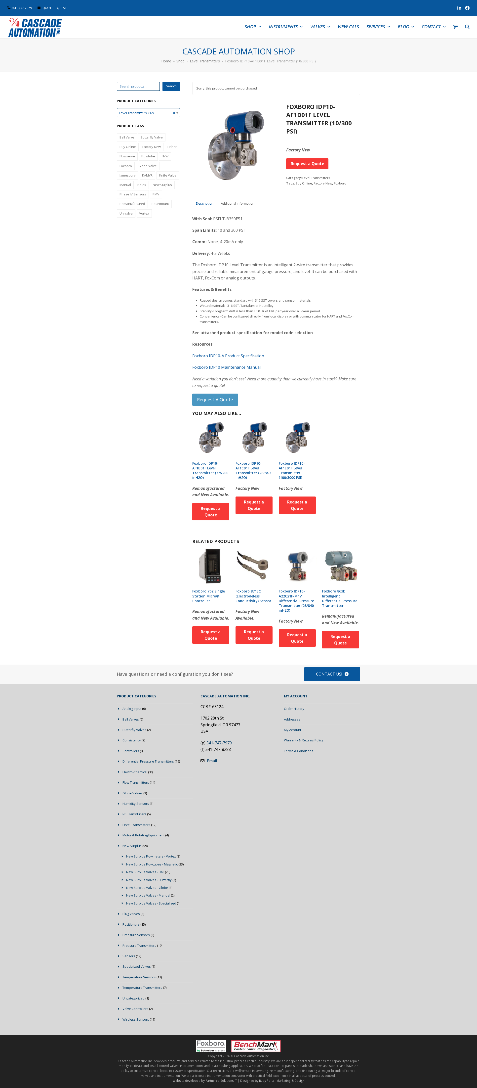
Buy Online (304, 183)
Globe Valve (147, 166)
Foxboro (340, 183)
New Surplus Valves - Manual (148, 895)
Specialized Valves (136, 966)
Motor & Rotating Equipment (143, 835)
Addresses (292, 719)
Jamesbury (127, 175)
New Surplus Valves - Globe (147, 887)
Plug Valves (131, 913)
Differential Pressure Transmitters (148, 761)
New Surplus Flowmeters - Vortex (151, 856)
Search (171, 86)
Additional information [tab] (237, 203)
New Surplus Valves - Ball (145, 872)
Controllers (130, 751)
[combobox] (148, 112)
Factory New (323, 183)
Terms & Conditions (298, 751)
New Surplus (162, 184)
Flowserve (127, 156)
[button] (455, 27)
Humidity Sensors (135, 803)
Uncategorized (133, 998)
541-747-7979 (22, 8)
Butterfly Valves (134, 729)
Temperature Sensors (139, 977)
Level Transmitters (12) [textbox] (147, 113)
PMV (156, 194)
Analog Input (131, 708)
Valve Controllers (135, 1008)
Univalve (126, 213)
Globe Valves (132, 793)
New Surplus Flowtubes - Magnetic (152, 864)
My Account (292, 729)
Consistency (131, 740)
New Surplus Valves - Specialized (151, 903)
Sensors (128, 956)
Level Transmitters (316, 178)
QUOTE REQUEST (54, 8)
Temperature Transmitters (142, 987)
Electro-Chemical (134, 772)
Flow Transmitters (135, 782)
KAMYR (147, 175)
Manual (125, 184)
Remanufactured (132, 203)
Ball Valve (126, 137)
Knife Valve (167, 175)
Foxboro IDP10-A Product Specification (228, 356)
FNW (165, 156)
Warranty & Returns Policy (303, 740)
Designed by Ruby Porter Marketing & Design (272, 1081)
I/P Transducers (134, 814)
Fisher (172, 146)
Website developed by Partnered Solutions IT (205, 1081)
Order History (294, 708)
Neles (141, 184)
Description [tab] (204, 203)
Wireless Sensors (135, 1019)
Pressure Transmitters (139, 945)
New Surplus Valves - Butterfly (149, 880)
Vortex (144, 213)
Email (212, 761)
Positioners (131, 924)
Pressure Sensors (136, 935)
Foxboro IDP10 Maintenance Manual (226, 367)
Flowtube (148, 156)
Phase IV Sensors (132, 194)
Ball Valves (130, 719)
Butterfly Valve (152, 137)
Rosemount (160, 203)
